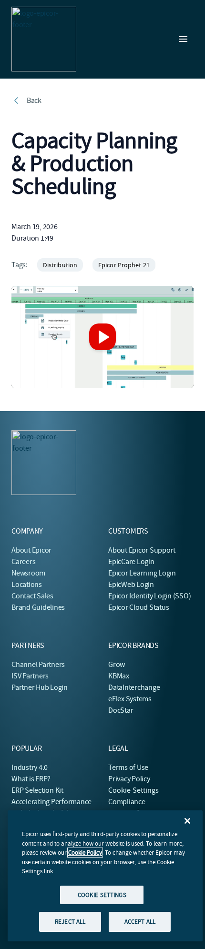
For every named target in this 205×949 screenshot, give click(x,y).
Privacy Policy (129, 779)
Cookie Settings (133, 790)
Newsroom (28, 573)
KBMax (118, 676)
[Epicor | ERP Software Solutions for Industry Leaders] (43, 39)
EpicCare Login (131, 561)
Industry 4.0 (29, 767)
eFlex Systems (130, 699)
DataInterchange (134, 687)
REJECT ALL (70, 922)
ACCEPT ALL (139, 922)
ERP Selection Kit (37, 790)
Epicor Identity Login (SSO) (149, 596)
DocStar (120, 710)
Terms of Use (128, 767)
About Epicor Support (141, 550)
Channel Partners (38, 664)
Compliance (126, 802)
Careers (23, 561)
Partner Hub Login (39, 687)
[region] (105, 875)
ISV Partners (30, 676)
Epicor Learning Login (142, 573)
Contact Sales (32, 596)
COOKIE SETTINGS (102, 895)
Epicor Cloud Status (138, 607)
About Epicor (31, 550)
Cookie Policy (85, 852)
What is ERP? (31, 779)
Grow (116, 664)
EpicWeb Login (131, 584)
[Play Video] (102, 336)
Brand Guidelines (38, 607)
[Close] (187, 820)
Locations (26, 584)
